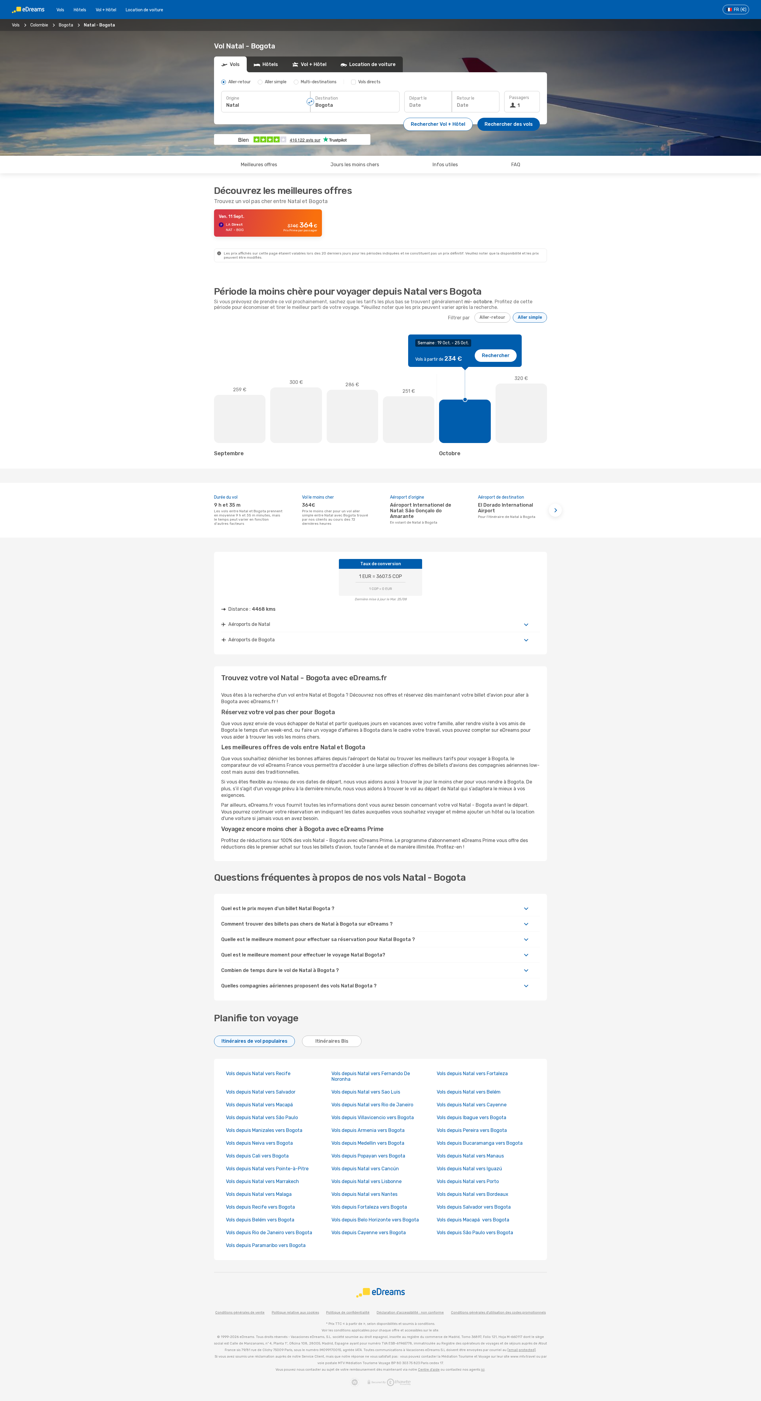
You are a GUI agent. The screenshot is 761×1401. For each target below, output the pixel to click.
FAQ (515, 164)
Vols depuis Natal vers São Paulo (262, 1117)
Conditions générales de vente (240, 1312)
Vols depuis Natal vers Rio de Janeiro (372, 1105)
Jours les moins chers (355, 164)
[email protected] (521, 1350)
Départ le (418, 98)
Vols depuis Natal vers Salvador (260, 1092)
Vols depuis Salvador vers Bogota (474, 1207)
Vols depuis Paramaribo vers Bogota (266, 1245)
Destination (326, 98)
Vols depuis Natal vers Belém (469, 1092)
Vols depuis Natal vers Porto (468, 1181)
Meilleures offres (259, 164)
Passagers (519, 97)
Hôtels (80, 9)
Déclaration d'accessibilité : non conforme (410, 1312)
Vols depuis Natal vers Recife (258, 1073)
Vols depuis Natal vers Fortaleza (472, 1073)
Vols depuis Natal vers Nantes (364, 1194)
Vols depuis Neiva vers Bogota (259, 1143)
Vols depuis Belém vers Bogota (260, 1220)
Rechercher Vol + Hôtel (438, 124)
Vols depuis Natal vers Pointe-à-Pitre (267, 1168)
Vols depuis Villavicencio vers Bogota (372, 1117)
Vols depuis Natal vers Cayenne (472, 1105)
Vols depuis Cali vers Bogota (257, 1156)
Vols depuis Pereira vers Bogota (472, 1130)
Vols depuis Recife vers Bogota (260, 1207)
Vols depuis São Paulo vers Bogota (475, 1232)
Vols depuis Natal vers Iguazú (469, 1168)
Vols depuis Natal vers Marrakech (262, 1181)
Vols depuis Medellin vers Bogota (367, 1143)
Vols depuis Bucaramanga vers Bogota (480, 1143)
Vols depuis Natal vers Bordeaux (472, 1194)
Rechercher (496, 355)
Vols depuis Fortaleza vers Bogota (369, 1207)
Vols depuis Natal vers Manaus (470, 1156)
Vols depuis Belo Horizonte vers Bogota (375, 1220)
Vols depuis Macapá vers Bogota (473, 1220)
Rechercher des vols (509, 124)
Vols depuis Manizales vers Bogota (264, 1130)
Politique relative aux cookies (295, 1312)
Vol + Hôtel (106, 9)
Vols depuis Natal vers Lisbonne (366, 1181)
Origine (232, 98)
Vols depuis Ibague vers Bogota (471, 1117)
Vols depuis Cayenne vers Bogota (368, 1232)
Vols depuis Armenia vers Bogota (368, 1130)
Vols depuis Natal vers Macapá (260, 1105)
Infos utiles (445, 164)
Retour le (465, 98)
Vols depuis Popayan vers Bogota (368, 1156)
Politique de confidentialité (348, 1312)
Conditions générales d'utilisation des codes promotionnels (498, 1312)
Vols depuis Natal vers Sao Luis (365, 1092)
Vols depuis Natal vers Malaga (259, 1194)
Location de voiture (144, 9)
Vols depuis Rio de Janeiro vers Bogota (269, 1232)
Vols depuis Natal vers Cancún (365, 1168)
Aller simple (530, 317)
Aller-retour (492, 317)
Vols (60, 9)
